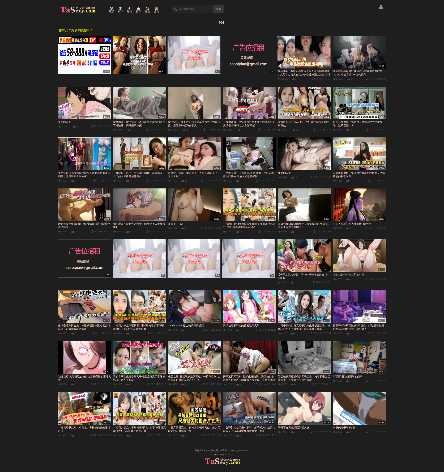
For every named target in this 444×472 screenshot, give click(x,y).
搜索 (218, 9)
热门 (129, 11)
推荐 (138, 11)
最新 (111, 11)
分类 (156, 11)
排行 (120, 11)
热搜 (147, 11)
